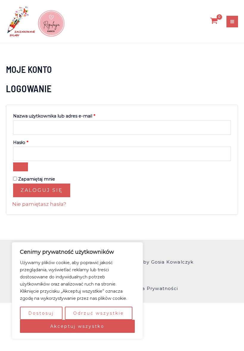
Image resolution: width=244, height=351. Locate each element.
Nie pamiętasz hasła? (39, 204)
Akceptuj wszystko (77, 326)
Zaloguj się (42, 190)
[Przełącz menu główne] (232, 21)
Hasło (33, 141)
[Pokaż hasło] (20, 166)
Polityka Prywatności (151, 288)
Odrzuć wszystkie (98, 313)
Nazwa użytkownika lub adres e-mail (66, 115)
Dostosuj (41, 313)
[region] (77, 290)
